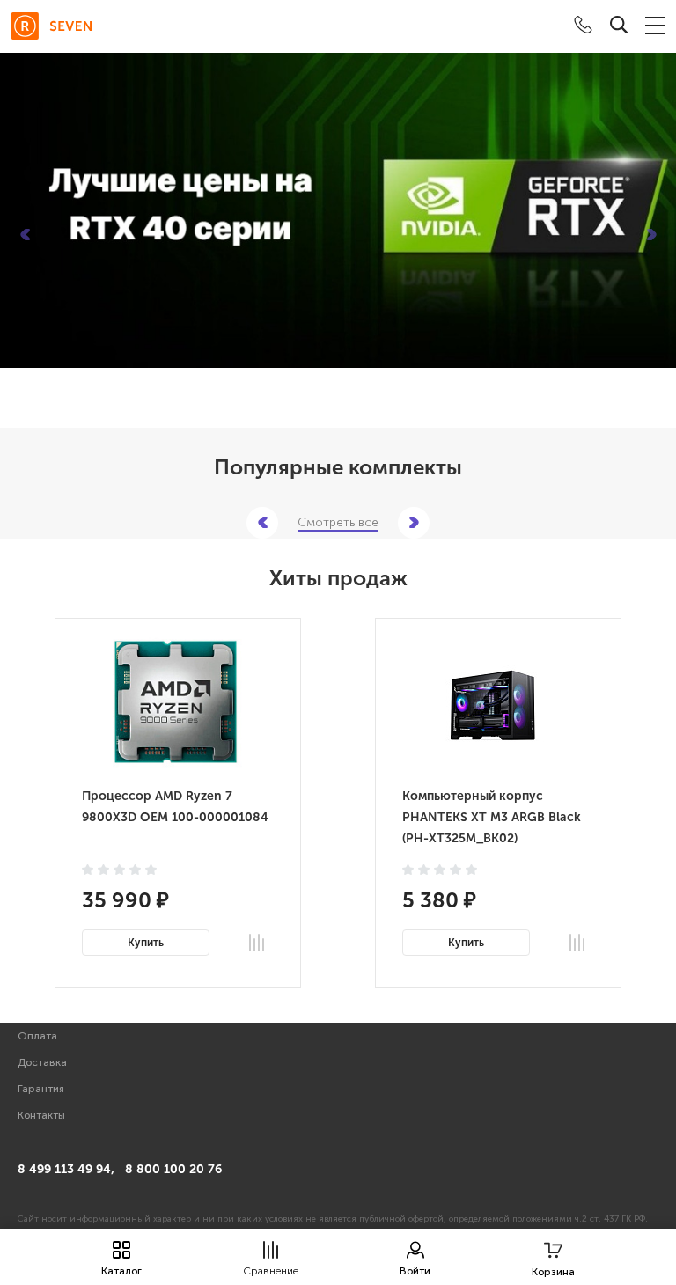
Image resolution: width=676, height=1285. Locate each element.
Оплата (37, 1036)
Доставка (42, 1062)
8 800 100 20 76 (173, 1169)
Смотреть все (338, 523)
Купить (146, 942)
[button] (24, 235)
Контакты (41, 1115)
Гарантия (41, 1089)
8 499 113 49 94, (66, 1169)
